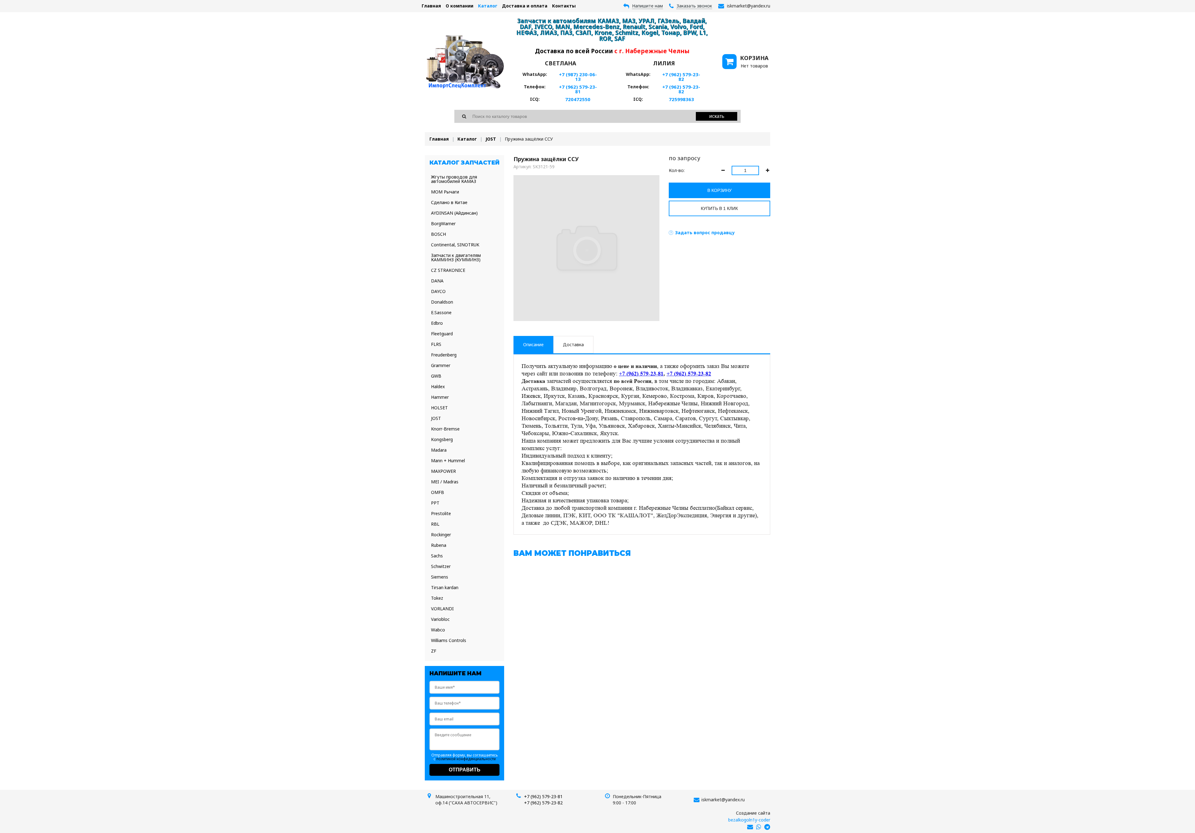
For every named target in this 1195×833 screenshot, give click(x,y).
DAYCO (438, 291)
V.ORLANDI (442, 609)
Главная (431, 6)
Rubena (438, 545)
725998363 (681, 99)
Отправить (464, 769)
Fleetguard (442, 334)
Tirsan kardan (444, 587)
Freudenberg (444, 355)
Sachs (437, 556)
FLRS (436, 344)
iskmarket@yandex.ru (723, 800)
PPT (435, 503)
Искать (716, 116)
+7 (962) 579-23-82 (681, 76)
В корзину (719, 190)
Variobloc (440, 619)
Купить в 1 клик (719, 208)
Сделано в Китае (449, 202)
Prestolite (441, 513)
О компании (459, 6)
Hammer (440, 397)
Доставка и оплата (524, 6)
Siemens (439, 577)
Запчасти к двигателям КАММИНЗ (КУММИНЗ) (456, 257)
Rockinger (441, 534)
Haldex (438, 386)
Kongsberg (442, 439)
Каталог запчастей (464, 162)
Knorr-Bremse (445, 429)
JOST (490, 139)
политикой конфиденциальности (466, 758)
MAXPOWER (443, 471)
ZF (433, 651)
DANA (437, 281)
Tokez (437, 598)
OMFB (437, 492)
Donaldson (442, 302)
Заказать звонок (694, 6)
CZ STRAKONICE (448, 270)
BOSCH (438, 234)
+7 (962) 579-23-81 (578, 89)
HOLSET (439, 408)
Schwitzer (441, 566)
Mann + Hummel (448, 460)
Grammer (440, 365)
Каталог (487, 6)
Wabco (438, 630)
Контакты (564, 6)
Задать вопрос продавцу (705, 232)
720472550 (577, 99)
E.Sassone (441, 312)
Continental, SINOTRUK (455, 245)
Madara (439, 450)
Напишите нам (647, 6)
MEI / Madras (444, 482)
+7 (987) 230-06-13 (578, 76)
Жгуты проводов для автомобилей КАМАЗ (454, 179)
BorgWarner (443, 223)
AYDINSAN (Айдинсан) (454, 213)
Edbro (437, 323)
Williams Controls (448, 640)
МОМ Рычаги (445, 192)
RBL (435, 524)
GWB (436, 376)
